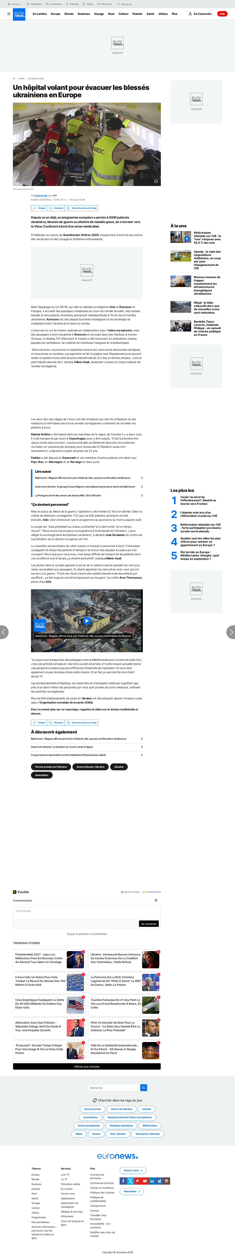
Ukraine (119, 766)
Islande (146, 1109)
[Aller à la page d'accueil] (19, 14)
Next (111, 13)
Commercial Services (102, 1183)
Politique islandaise (121, 1125)
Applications (68, 1198)
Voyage (99, 13)
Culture (124, 13)
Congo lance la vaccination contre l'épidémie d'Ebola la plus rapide (68, 754)
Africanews (67, 1216)
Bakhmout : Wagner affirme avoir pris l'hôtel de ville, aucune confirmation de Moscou (82, 477)
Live (222, 13)
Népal (79, 1133)
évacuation (41, 775)
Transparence (98, 1205)
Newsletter (130, 1191)
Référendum (150, 1125)
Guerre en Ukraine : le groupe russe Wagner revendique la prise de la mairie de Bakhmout (85, 486)
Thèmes (36, 1168)
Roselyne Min (41, 195)
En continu (40, 13)
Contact (94, 1210)
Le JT (64, 1179)
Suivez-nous (68, 1193)
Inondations (90, 1117)
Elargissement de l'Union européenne (130, 1117)
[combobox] (136, 4)
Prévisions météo (70, 1184)
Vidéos (163, 13)
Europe (55, 13)
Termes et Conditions (102, 1187)
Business (84, 13)
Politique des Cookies (102, 1192)
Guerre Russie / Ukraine (90, 766)
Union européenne (89, 1125)
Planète (137, 13)
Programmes (38, 1217)
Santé (150, 13)
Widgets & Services (72, 1211)
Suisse (96, 1133)
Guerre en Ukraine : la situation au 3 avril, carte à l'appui (62, 746)
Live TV (65, 1174)
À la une (178, 225)
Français (15, 4)
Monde (69, 13)
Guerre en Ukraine (121, 1109)
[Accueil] (14, 78)
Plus (92, 1168)
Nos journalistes (40, 1222)
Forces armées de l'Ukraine (51, 766)
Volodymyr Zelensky (148, 1133)
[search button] (118, 4)
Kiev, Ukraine (118, 1133)
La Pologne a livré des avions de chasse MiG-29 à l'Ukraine (68, 495)
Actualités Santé (36, 78)
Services (66, 1168)
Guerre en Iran (92, 1109)
